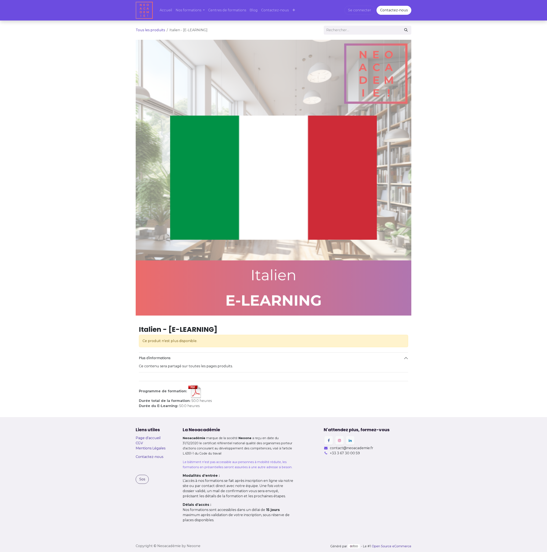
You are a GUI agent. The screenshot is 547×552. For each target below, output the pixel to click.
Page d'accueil (148, 438)
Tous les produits (150, 30)
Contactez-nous (394, 10)
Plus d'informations (155, 358)
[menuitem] (166, 10)
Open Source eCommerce (391, 546)
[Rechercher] (406, 30)
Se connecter (359, 10)
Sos (142, 479)
